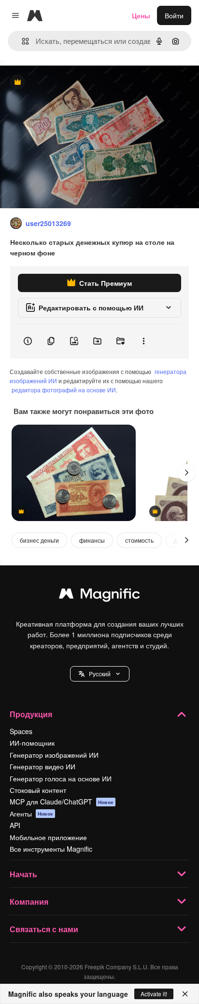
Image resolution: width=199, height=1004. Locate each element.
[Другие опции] (143, 341)
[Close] (185, 994)
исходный (64, 83)
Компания (29, 901)
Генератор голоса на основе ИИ (61, 778)
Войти (174, 15)
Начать (23, 874)
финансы (92, 540)
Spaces (21, 731)
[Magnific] (99, 596)
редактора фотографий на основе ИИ (64, 390)
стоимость (139, 540)
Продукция (31, 714)
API (15, 825)
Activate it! (154, 994)
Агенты (31, 813)
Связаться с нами (44, 929)
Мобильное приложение (48, 837)
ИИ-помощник (32, 743)
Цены (141, 15)
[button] (99, 674)
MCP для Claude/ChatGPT (62, 801)
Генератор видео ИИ (42, 766)
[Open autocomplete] (21, 41)
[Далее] (186, 473)
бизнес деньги (39, 540)
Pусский (100, 673)
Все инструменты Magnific (51, 849)
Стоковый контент (38, 790)
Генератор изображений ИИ (54, 755)
